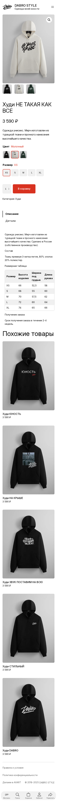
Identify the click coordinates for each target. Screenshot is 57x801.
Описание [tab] (12, 213)
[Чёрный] (6, 154)
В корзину (24, 188)
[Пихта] (23, 154)
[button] (49, 20)
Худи (18, 198)
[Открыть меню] (52, 7)
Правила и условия (13, 767)
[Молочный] (15, 154)
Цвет (13, 146)
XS (6, 173)
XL (40, 173)
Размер (10, 164)
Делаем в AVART (12, 782)
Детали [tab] (10, 220)
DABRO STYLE (26, 5)
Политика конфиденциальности (20, 775)
